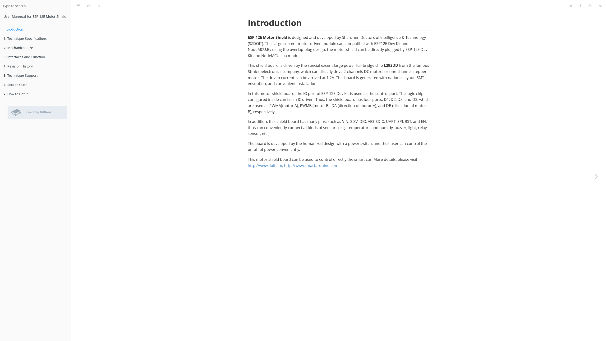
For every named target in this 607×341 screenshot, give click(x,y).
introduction (13, 29)
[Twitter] (571, 6)
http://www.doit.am (265, 165)
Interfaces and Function (24, 57)
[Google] (590, 6)
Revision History (18, 66)
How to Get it (16, 94)
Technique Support (21, 75)
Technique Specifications (25, 38)
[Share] (600, 6)
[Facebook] (580, 6)
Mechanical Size (18, 47)
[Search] (88, 6)
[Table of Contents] (78, 6)
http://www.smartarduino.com (311, 165)
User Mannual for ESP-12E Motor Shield (35, 16)
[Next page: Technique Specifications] (596, 176)
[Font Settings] (99, 6)
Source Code (15, 84)
